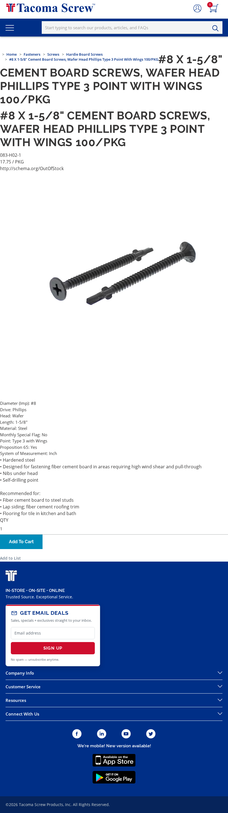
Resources (16, 700)
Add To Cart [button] (21, 541)
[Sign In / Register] (197, 8)
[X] (151, 734)
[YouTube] (126, 734)
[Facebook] (76, 734)
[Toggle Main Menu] (10, 27)
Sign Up (52, 648)
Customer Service (23, 686)
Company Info (20, 673)
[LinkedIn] (101, 734)
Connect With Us (22, 714)
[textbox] (132, 27)
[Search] (216, 28)
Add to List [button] (10, 558)
